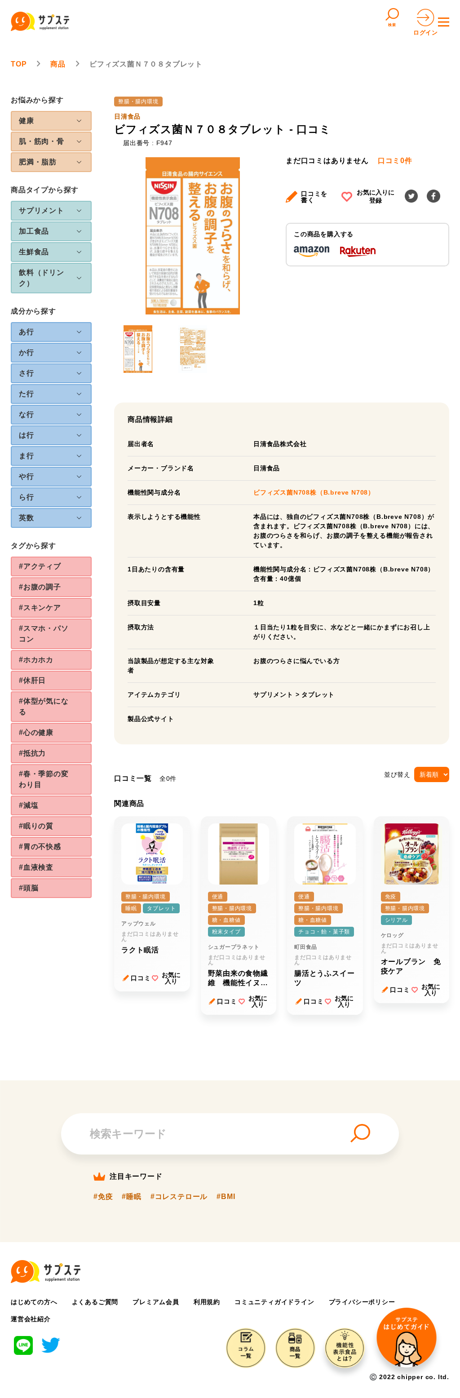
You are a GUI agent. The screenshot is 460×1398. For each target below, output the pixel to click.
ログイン (425, 32)
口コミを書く (314, 196)
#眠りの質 (36, 826)
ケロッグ (392, 935)
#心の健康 (36, 732)
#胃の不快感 (40, 846)
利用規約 (207, 1301)
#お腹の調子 (40, 587)
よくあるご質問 (95, 1301)
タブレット (318, 694)
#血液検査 (36, 867)
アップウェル (138, 923)
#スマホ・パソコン (44, 633)
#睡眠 (131, 1196)
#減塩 (28, 805)
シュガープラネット (234, 947)
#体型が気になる (44, 706)
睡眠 (131, 908)
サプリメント (273, 694)
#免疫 (103, 1196)
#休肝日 (32, 680)
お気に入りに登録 (375, 196)
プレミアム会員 (156, 1301)
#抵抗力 (32, 753)
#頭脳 (28, 888)
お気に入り (171, 978)
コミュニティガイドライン (274, 1301)
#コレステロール (179, 1196)
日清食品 (127, 116)
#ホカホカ (36, 660)
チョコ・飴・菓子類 (324, 932)
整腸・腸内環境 (138, 101)
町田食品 (305, 947)
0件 (395, 160)
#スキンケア (40, 607)
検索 (392, 25)
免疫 (391, 897)
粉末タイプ (226, 932)
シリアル (396, 920)
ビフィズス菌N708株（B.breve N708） (314, 492)
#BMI (226, 1196)
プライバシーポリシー (362, 1301)
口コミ (140, 978)
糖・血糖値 (226, 920)
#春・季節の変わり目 (44, 779)
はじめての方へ (34, 1301)
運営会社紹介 (31, 1319)
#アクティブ (40, 566)
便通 (218, 897)
